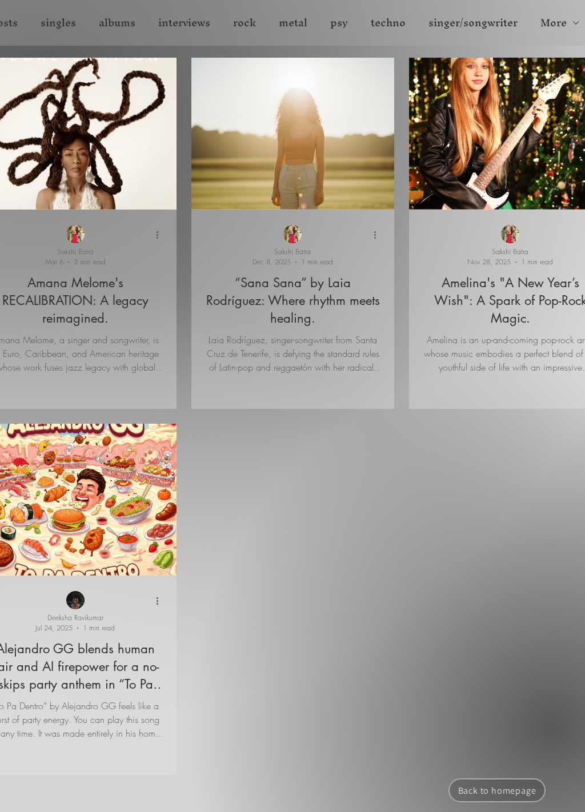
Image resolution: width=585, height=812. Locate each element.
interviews (184, 23)
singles (58, 23)
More (553, 23)
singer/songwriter (473, 23)
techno (388, 23)
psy (339, 23)
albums (117, 23)
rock (244, 23)
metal (293, 23)
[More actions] (161, 235)
